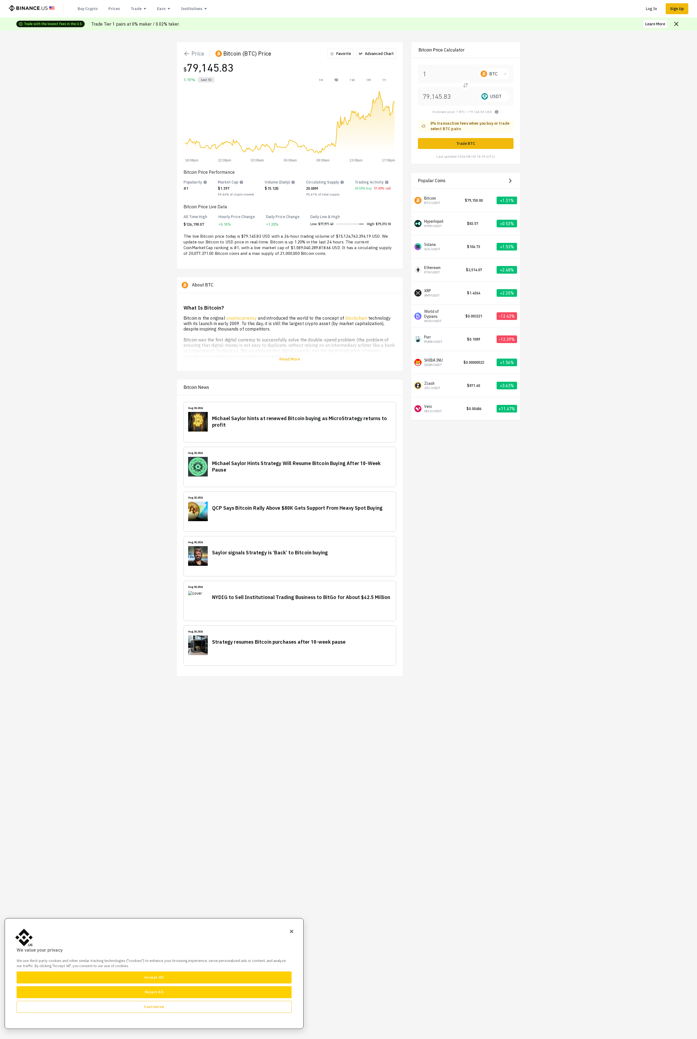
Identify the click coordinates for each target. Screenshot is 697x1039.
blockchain (356, 318)
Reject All (154, 992)
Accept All (154, 977)
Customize (154, 1006)
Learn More (655, 24)
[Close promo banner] (676, 24)
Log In (651, 8)
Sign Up (677, 8)
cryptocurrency (241, 318)
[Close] (292, 931)
